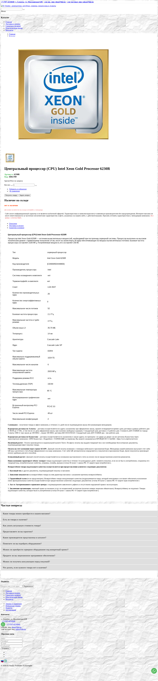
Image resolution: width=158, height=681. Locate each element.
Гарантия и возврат (13, 26)
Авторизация (11, 610)
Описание (13, 224)
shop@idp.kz (16, 627)
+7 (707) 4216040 (8, 621)
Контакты (9, 30)
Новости (9, 608)
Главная (9, 22)
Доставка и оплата (13, 24)
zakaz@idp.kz (20, 629)
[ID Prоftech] (28, 6)
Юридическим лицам (14, 28)
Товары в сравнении (14, 604)
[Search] (24, 9)
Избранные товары (13, 606)
